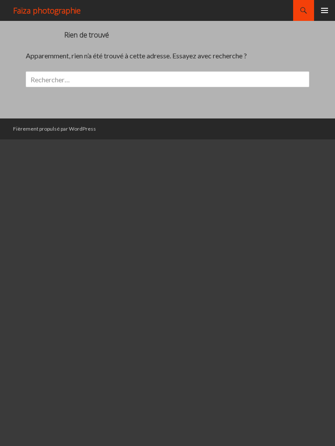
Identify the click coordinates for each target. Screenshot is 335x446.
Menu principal (324, 10)
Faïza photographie (47, 10)
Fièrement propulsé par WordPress (54, 128)
